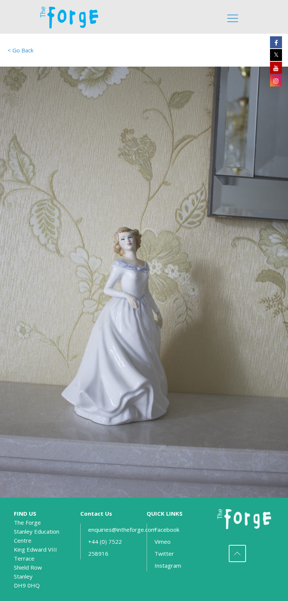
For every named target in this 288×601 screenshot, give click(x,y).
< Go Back (20, 50)
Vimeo (162, 541)
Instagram (167, 565)
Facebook (166, 529)
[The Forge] (72, 17)
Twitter (164, 553)
